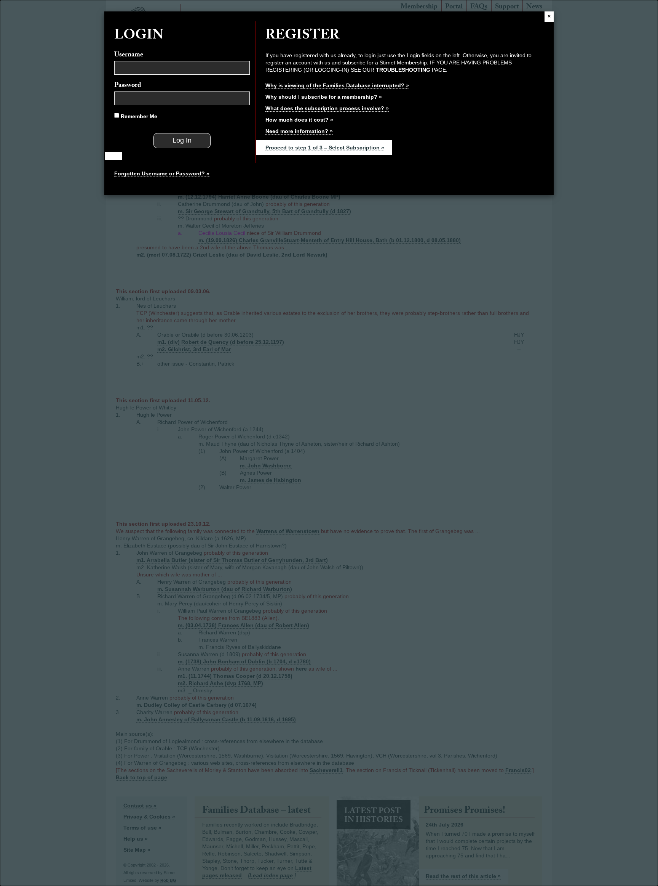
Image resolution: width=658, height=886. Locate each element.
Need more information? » (299, 131)
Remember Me (138, 116)
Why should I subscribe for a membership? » (323, 97)
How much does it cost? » (299, 120)
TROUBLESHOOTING (403, 70)
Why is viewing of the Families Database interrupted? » (337, 85)
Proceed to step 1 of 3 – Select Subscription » (324, 147)
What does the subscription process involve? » (327, 108)
